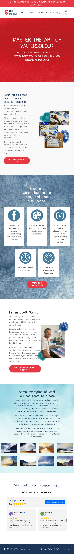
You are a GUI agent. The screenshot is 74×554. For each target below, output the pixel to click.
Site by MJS (67, 549)
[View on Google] (11, 514)
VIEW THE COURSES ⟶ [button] (17, 160)
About (32, 12)
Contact (50, 12)
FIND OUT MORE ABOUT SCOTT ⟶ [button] (25, 368)
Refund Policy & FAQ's (50, 549)
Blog (58, 12)
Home (24, 12)
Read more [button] (13, 527)
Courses (40, 12)
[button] (6, 520)
